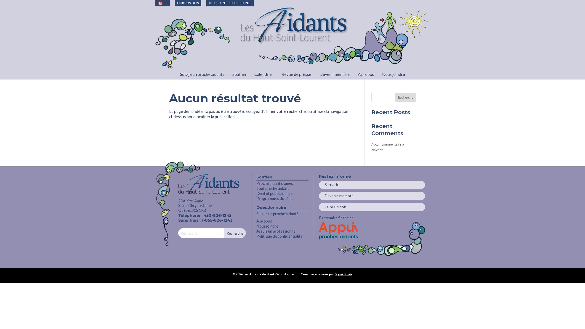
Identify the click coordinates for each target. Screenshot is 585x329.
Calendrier (263, 74)
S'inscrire (332, 184)
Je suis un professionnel (276, 231)
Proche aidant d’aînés (274, 183)
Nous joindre (393, 74)
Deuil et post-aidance (274, 193)
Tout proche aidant (272, 188)
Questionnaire (271, 207)
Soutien (239, 74)
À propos (366, 74)
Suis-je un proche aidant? (202, 74)
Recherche (405, 97)
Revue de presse (296, 74)
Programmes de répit (274, 198)
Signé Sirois (343, 274)
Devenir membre (334, 74)
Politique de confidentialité (279, 236)
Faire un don (335, 207)
